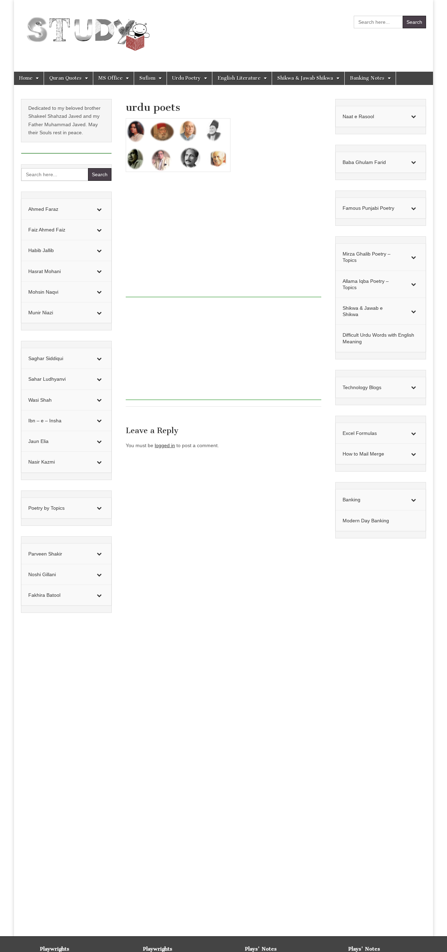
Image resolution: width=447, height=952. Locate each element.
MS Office (110, 78)
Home (25, 78)
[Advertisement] (223, 238)
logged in (165, 445)
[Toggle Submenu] (99, 209)
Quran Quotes (65, 78)
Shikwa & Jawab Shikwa (305, 78)
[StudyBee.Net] (86, 30)
